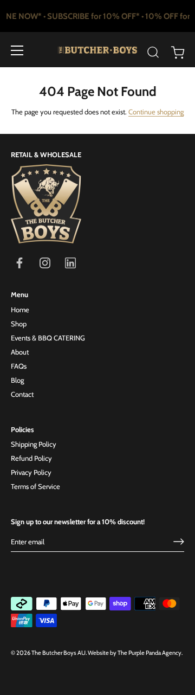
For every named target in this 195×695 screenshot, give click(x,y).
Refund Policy (31, 458)
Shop (19, 323)
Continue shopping (156, 111)
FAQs (19, 366)
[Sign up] (178, 541)
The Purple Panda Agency (149, 653)
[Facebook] (19, 262)
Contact (22, 394)
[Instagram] (45, 262)
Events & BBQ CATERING (48, 337)
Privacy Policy (31, 472)
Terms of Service (35, 486)
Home (20, 309)
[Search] (153, 52)
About (20, 351)
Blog (17, 380)
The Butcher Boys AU (58, 653)
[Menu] (17, 50)
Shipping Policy (33, 444)
